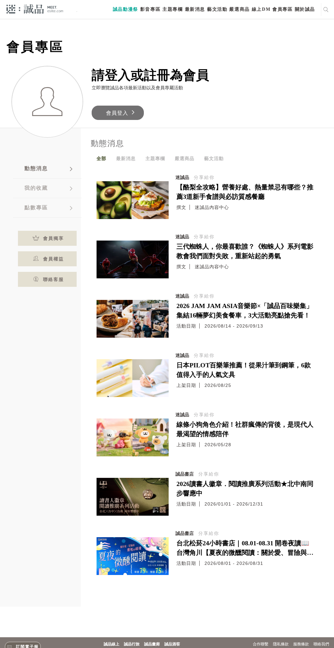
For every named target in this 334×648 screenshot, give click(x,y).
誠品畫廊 (152, 644)
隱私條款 (281, 644)
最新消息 (195, 9)
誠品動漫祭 (125, 9)
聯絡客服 (53, 279)
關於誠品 (305, 9)
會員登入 (117, 113)
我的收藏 (36, 188)
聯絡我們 (321, 644)
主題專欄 (172, 9)
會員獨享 (53, 238)
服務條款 (301, 644)
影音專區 (150, 9)
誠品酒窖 (172, 644)
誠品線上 (111, 644)
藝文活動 (217, 9)
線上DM (261, 9)
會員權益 (53, 258)
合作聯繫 (260, 644)
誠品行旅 (132, 644)
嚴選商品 (239, 9)
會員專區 (282, 9)
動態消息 (36, 168)
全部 (101, 158)
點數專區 (36, 207)
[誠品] (35, 8)
